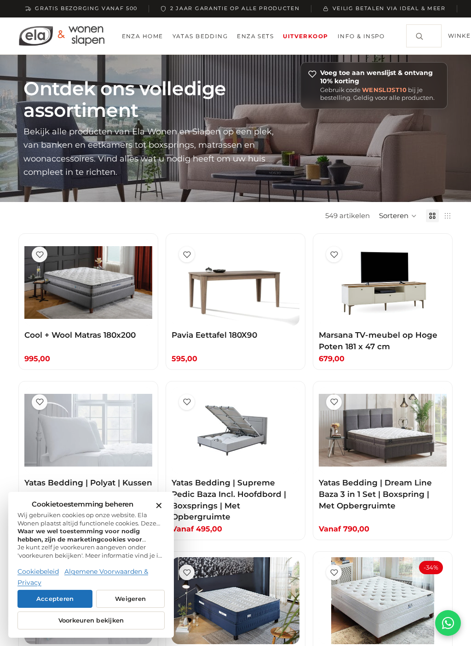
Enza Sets (255, 36)
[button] (398, 216)
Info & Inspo (361, 36)
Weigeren (130, 598)
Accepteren (55, 598)
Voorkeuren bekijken (91, 620)
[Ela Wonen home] (61, 36)
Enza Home (142, 36)
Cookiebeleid (38, 571)
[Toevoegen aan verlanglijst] (39, 254)
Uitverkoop (305, 36)
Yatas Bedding (200, 36)
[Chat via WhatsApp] (448, 623)
